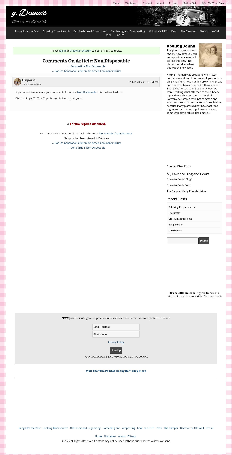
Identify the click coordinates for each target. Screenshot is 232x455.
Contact (147, 3)
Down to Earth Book (179, 185)
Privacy (173, 3)
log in (62, 50)
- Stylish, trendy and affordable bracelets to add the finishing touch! (194, 294)
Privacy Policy (116, 342)
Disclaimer (131, 3)
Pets (173, 31)
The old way (175, 230)
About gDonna (181, 46)
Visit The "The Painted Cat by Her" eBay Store (116, 371)
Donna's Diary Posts (179, 166)
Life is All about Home (180, 218)
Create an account (80, 50)
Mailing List (189, 3)
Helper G (29, 80)
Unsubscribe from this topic (115, 133)
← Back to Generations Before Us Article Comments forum (86, 71)
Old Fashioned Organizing (90, 31)
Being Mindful (175, 224)
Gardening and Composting (127, 31)
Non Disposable (86, 92)
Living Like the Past (27, 31)
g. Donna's (29, 13)
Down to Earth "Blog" (179, 179)
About (160, 3)
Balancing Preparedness (181, 207)
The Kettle (174, 212)
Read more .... (202, 113)
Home (116, 3)
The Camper (188, 31)
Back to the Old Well (192, 428)
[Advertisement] (194, 141)
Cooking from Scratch (56, 31)
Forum (209, 428)
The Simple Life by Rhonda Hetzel (186, 191)
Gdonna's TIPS (158, 31)
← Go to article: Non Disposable (86, 66)
